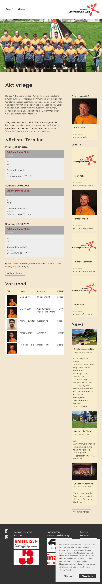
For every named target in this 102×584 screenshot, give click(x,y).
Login (22, 9)
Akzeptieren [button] (87, 576)
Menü (9, 9)
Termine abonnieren (17, 263)
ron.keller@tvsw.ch (82, 314)
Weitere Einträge (15, 273)
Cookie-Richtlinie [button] (67, 570)
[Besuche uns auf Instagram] (7, 537)
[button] (34, 165)
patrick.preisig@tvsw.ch (84, 228)
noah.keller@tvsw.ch (83, 185)
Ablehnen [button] (68, 576)
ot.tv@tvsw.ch (80, 137)
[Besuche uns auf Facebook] (7, 531)
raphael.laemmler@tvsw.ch (86, 271)
